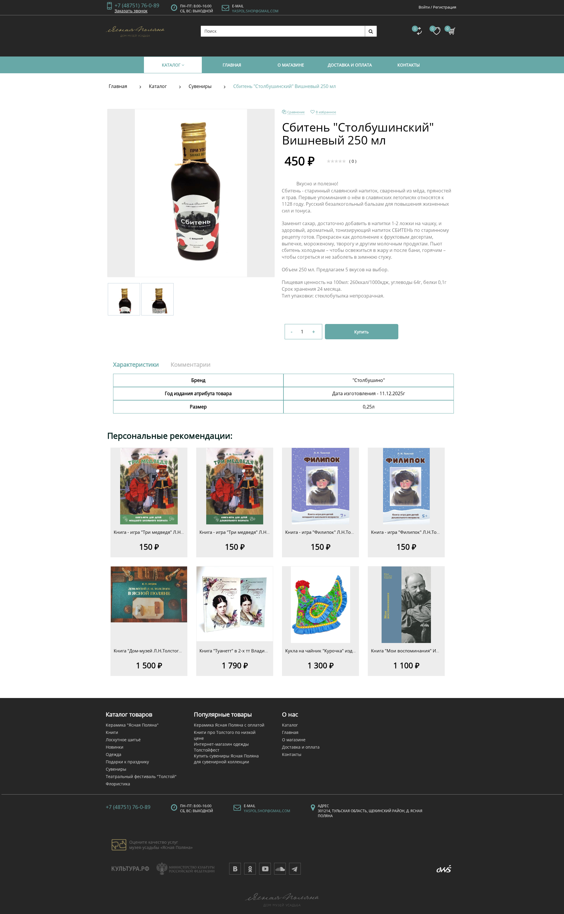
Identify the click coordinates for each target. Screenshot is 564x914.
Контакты (291, 754)
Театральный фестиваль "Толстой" (141, 776)
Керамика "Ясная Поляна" (132, 725)
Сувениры (116, 769)
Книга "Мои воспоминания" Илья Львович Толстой (427, 651)
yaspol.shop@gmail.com (255, 11)
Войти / (425, 7)
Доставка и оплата (301, 747)
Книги (112, 732)
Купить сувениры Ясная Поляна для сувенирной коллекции (226, 759)
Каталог (290, 725)
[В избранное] (149, 493)
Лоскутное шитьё (123, 739)
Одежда (113, 754)
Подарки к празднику (127, 762)
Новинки (114, 747)
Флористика (118, 784)
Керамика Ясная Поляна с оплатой (229, 725)
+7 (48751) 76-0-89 (137, 5)
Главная (290, 732)
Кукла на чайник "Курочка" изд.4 (320, 651)
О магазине (294, 739)
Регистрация (444, 7)
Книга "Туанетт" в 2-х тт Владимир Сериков (246, 651)
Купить (361, 332)
